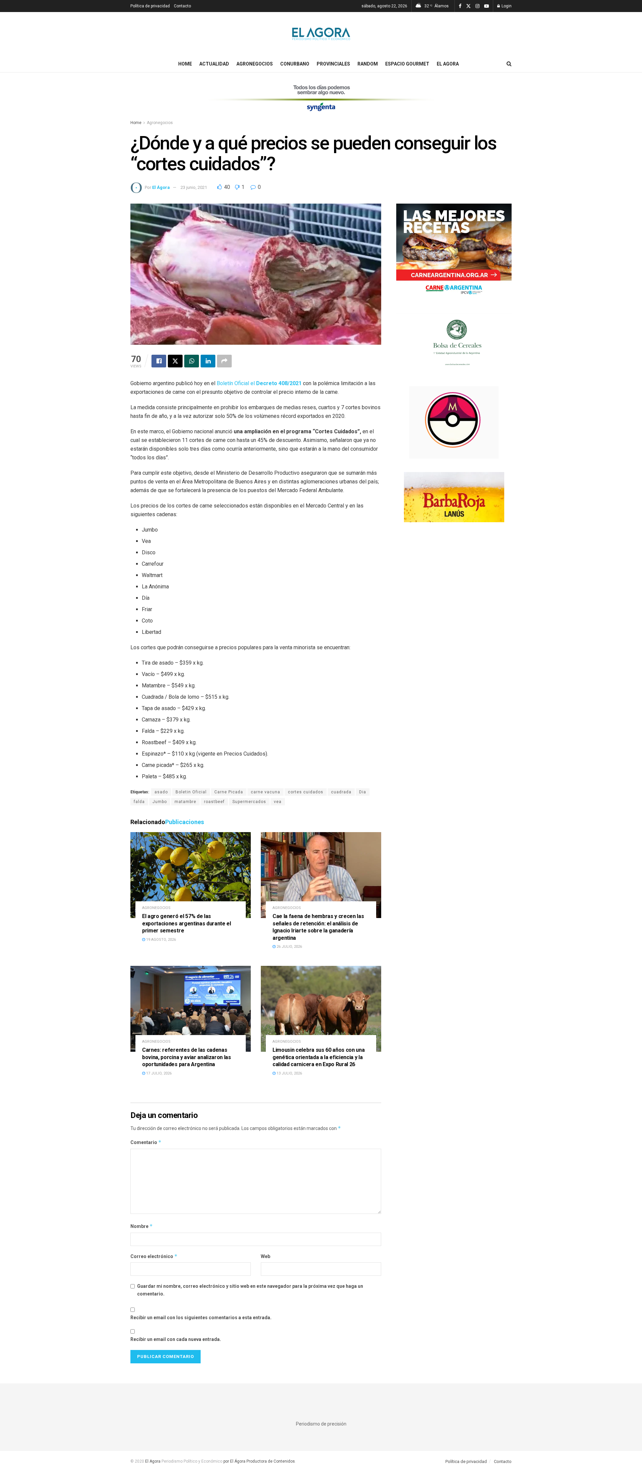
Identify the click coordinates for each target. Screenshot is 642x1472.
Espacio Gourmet (407, 64)
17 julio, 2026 (158, 1073)
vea (278, 801)
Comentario (146, 1142)
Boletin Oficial (191, 792)
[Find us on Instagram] (477, 6)
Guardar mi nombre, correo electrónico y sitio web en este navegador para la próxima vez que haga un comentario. (250, 1289)
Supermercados (249, 801)
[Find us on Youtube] (486, 6)
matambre (185, 801)
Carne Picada (228, 792)
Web (265, 1256)
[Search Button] (509, 63)
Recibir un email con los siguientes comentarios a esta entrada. (201, 1317)
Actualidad (214, 64)
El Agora (448, 64)
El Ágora (161, 187)
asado (161, 792)
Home (185, 64)
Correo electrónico (154, 1256)
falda (139, 801)
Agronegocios (254, 64)
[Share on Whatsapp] (191, 361)
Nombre (141, 1226)
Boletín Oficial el (258, 383)
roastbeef (214, 801)
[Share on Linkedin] (208, 361)
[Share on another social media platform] (224, 361)
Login (506, 6)
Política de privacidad (150, 6)
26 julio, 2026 (289, 946)
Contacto (182, 6)
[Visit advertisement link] (321, 102)
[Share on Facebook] (158, 361)
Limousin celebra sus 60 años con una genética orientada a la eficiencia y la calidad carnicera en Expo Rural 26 (318, 1057)
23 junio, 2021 (194, 187)
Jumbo (159, 801)
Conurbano (294, 64)
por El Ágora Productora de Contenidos (258, 1461)
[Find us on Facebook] (460, 6)
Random (367, 64)
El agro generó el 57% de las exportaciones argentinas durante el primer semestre (186, 923)
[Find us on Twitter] (468, 6)
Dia (362, 792)
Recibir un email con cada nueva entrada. (175, 1339)
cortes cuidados (305, 792)
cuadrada (341, 792)
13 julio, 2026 (289, 1073)
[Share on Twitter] (175, 361)
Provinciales (333, 64)
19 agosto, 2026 (160, 939)
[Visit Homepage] (321, 34)
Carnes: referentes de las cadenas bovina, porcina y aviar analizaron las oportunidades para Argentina (186, 1057)
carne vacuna (265, 792)
